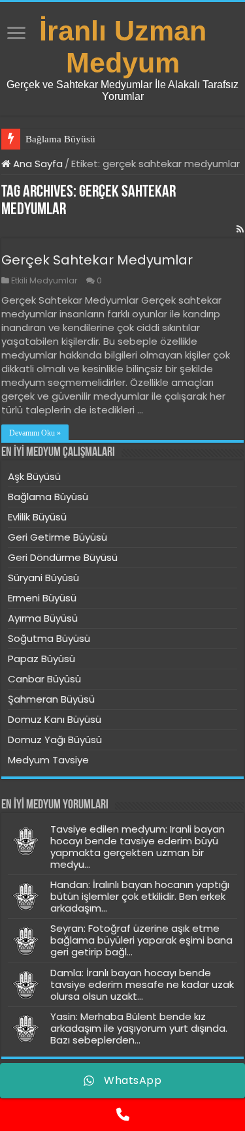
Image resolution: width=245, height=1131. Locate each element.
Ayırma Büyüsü (43, 618)
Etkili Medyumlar (44, 280)
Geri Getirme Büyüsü (57, 537)
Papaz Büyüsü (41, 658)
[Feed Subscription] (240, 229)
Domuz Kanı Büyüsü (54, 719)
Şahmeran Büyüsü (51, 699)
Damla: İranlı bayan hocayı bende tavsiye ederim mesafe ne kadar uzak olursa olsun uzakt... (142, 984)
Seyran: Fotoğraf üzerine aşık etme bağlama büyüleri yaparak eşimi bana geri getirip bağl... (141, 940)
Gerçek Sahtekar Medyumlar (97, 260)
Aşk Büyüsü (34, 476)
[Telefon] (122, 1114)
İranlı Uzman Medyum (122, 46)
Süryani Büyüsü (43, 577)
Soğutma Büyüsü (49, 638)
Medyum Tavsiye (48, 760)
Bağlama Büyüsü (60, 139)
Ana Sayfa (36, 163)
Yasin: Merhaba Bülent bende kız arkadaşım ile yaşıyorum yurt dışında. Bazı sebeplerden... (138, 1028)
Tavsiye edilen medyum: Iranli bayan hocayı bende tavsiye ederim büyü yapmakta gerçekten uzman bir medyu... (137, 846)
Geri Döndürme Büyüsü (63, 557)
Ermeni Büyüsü (42, 598)
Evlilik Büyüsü (37, 517)
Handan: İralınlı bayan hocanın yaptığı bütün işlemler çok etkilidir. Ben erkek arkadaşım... (139, 896)
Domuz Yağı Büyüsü (55, 739)
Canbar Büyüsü (44, 679)
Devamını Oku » (35, 433)
